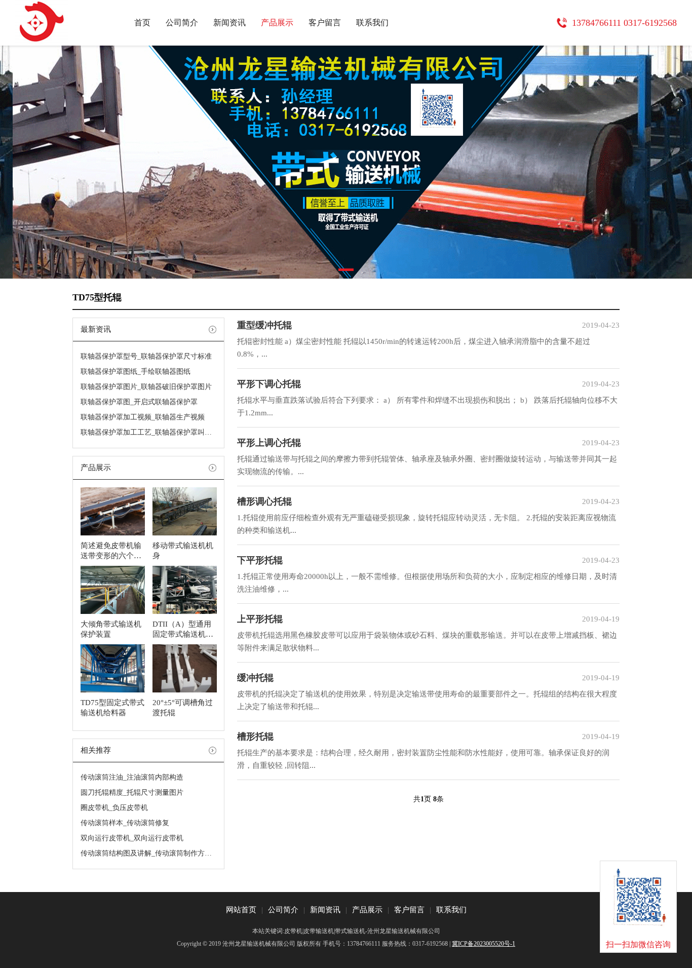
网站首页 (241, 910)
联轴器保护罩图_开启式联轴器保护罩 (139, 402)
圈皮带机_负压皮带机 (114, 807)
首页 (142, 22)
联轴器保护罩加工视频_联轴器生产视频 (143, 417)
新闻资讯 (229, 22)
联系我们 (372, 22)
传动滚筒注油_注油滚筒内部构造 (132, 777)
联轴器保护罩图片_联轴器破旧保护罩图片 (146, 387)
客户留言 (325, 22)
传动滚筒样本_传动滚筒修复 (125, 823)
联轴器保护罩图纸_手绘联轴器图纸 (135, 371)
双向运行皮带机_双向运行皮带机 (132, 838)
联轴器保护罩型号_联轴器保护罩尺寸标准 (146, 356)
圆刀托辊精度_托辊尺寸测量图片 (132, 792)
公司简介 (182, 22)
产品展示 (277, 22)
